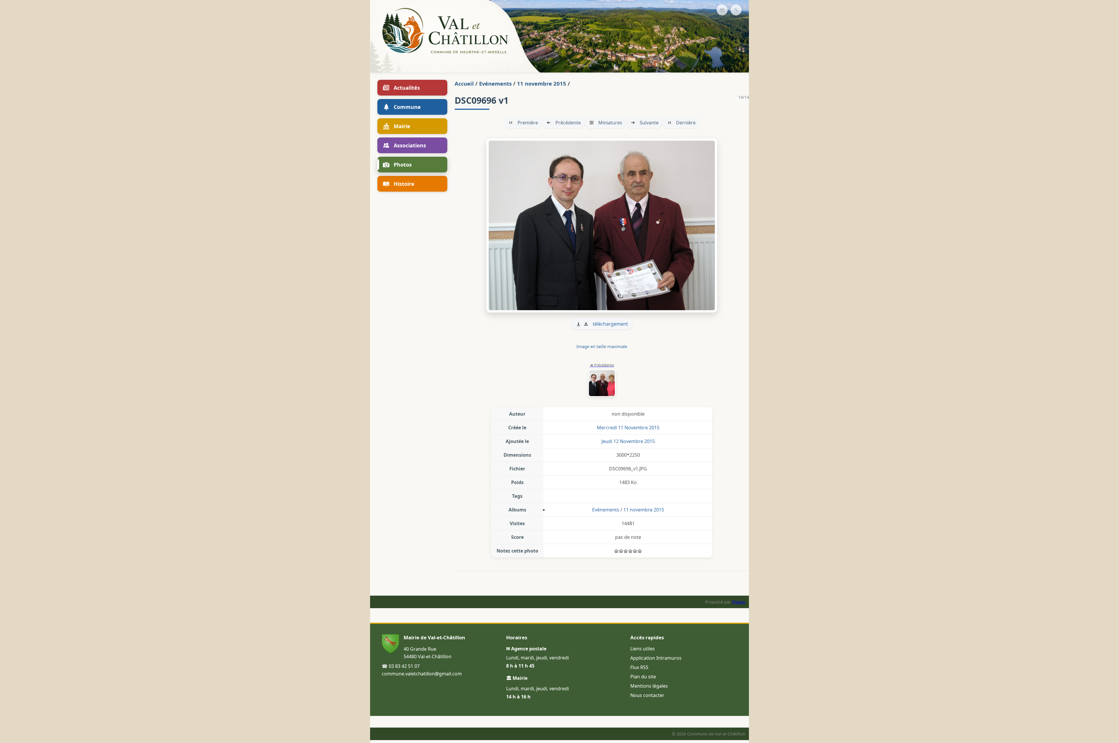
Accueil (464, 83)
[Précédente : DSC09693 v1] (602, 380)
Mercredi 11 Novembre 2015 (628, 427)
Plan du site (643, 676)
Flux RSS (639, 667)
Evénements (495, 83)
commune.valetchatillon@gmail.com (422, 673)
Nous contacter (647, 695)
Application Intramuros (656, 658)
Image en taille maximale (601, 346)
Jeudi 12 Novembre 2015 (628, 441)
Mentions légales (649, 686)
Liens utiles (642, 648)
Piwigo (738, 602)
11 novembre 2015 (541, 83)
